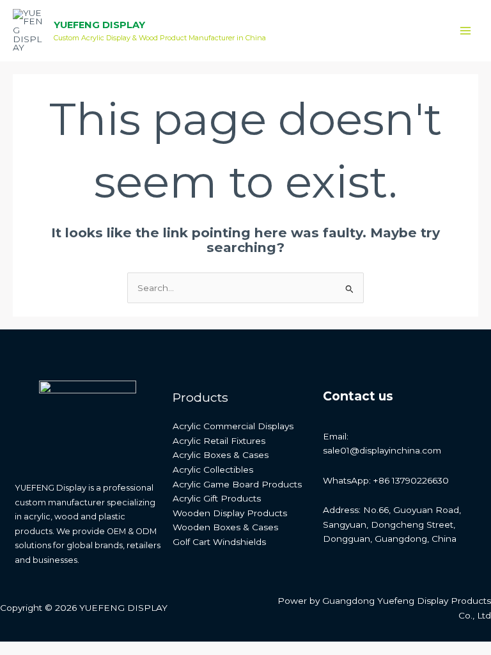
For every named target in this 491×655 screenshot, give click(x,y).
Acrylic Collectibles (213, 469)
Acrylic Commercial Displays (233, 426)
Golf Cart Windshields (219, 542)
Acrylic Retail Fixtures (219, 441)
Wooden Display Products (230, 513)
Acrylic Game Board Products (237, 484)
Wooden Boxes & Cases (225, 527)
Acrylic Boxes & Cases (221, 455)
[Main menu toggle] (466, 31)
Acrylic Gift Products (217, 498)
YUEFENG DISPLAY (99, 25)
